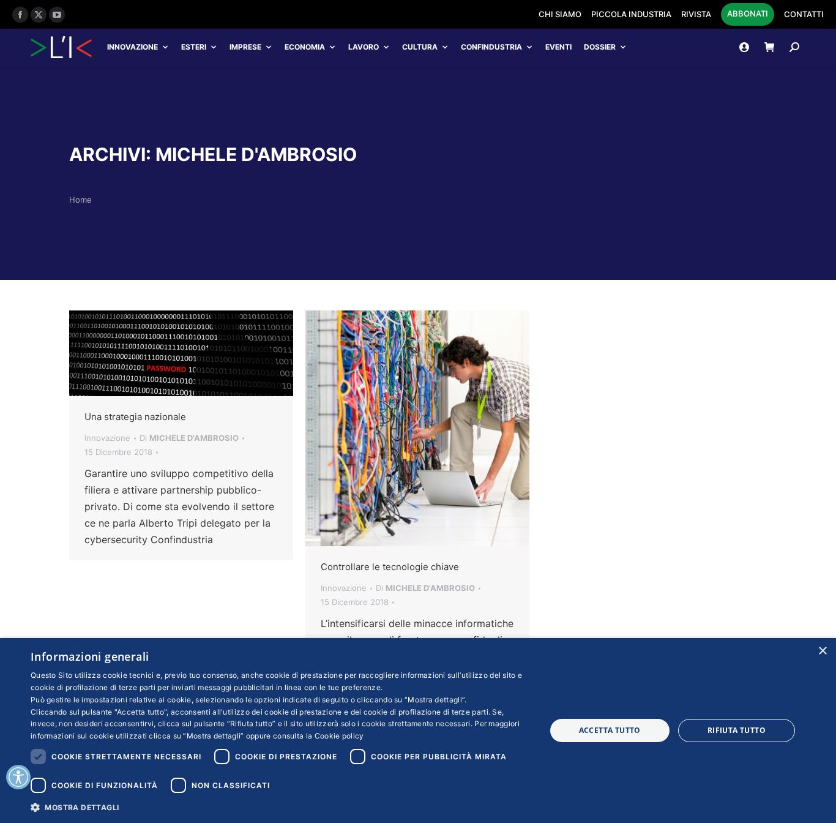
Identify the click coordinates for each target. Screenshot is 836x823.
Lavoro (363, 46)
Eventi (558, 46)
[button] (280, 807)
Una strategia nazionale (135, 417)
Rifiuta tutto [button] (736, 730)
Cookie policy (339, 735)
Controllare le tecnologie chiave (390, 567)
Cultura (420, 46)
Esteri (193, 46)
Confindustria (491, 46)
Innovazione (132, 46)
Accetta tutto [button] (610, 730)
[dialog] (418, 730)
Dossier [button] (600, 46)
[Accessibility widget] (18, 777)
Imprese (245, 46)
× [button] (822, 651)
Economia (305, 46)
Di (189, 438)
